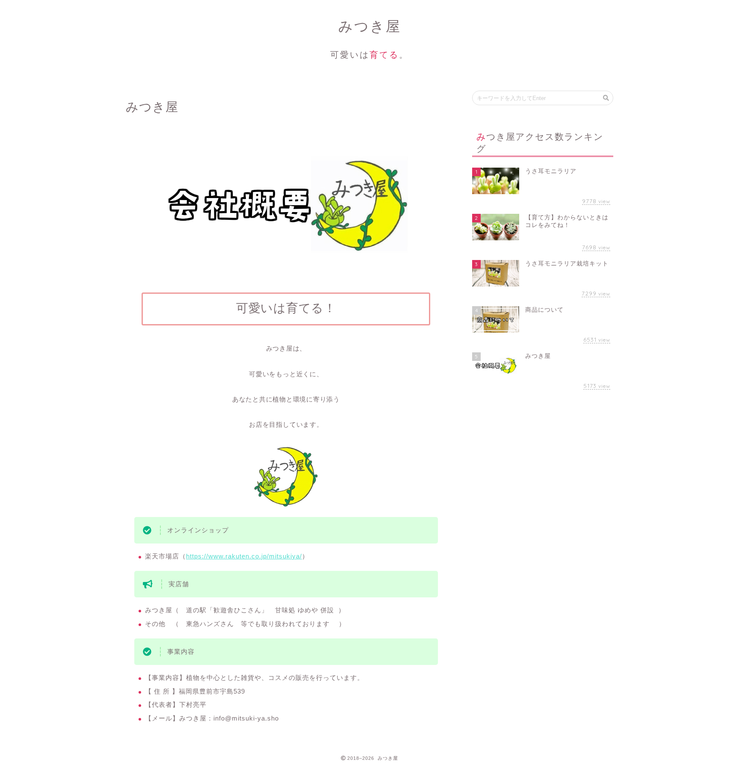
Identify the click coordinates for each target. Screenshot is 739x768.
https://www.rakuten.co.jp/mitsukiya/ (244, 556)
